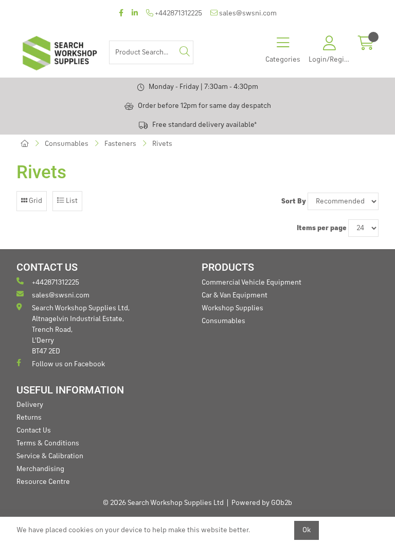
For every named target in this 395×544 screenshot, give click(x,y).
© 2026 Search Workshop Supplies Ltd (163, 503)
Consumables (66, 143)
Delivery (29, 404)
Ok (306, 530)
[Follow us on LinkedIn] (135, 13)
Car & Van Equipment (234, 295)
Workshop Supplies (232, 308)
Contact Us (33, 430)
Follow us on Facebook (68, 364)
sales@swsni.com (247, 13)
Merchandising (40, 469)
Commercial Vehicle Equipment (251, 282)
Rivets (162, 143)
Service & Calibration (49, 456)
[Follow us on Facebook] (121, 13)
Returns (29, 417)
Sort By (293, 201)
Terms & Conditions (47, 443)
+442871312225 (177, 13)
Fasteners (120, 143)
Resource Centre (43, 481)
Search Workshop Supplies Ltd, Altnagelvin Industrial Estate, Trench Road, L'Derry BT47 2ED (81, 330)
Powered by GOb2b (261, 503)
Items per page (322, 228)
